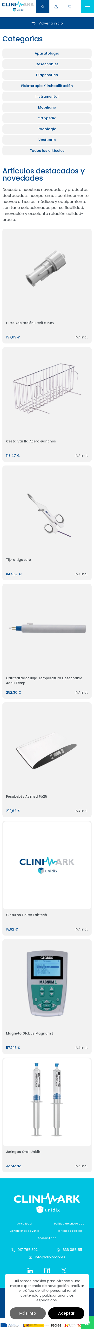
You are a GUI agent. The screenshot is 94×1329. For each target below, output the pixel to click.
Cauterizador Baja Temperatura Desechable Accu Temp (44, 680)
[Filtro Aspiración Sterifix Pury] (47, 273)
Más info (27, 1313)
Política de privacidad (69, 1223)
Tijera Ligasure (18, 559)
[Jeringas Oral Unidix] (47, 1102)
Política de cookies (69, 1231)
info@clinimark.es (50, 1257)
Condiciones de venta (25, 1231)
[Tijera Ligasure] (47, 510)
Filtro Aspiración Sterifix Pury (30, 323)
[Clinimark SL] (18, 6)
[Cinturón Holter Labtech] (47, 865)
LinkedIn (30, 1271)
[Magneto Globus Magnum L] (47, 984)
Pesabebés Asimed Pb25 (26, 796)
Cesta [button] (69, 6)
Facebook (47, 1271)
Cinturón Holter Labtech (26, 915)
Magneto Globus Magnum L (29, 1033)
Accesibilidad (47, 1238)
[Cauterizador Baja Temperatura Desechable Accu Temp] (47, 628)
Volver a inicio (51, 23)
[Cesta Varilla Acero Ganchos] (47, 391)
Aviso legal (24, 1223)
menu (87, 6)
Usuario (56, 6)
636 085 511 (72, 1249)
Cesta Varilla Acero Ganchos (31, 441)
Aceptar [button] (66, 1313)
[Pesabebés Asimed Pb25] (47, 747)
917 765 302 (28, 1249)
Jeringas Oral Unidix (23, 1152)
